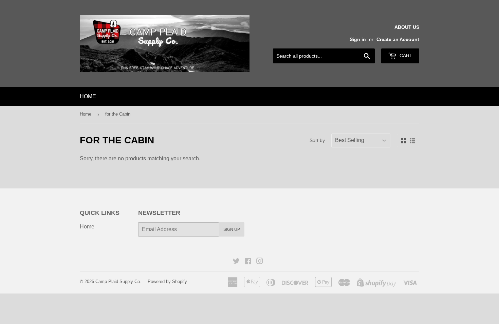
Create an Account (397, 39)
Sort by (317, 140)
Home (88, 96)
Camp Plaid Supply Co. (118, 281)
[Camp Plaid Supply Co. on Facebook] (248, 262)
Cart (405, 55)
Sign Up (231, 229)
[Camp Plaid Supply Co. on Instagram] (259, 262)
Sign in (358, 39)
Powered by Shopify (167, 281)
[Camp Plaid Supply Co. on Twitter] (236, 262)
